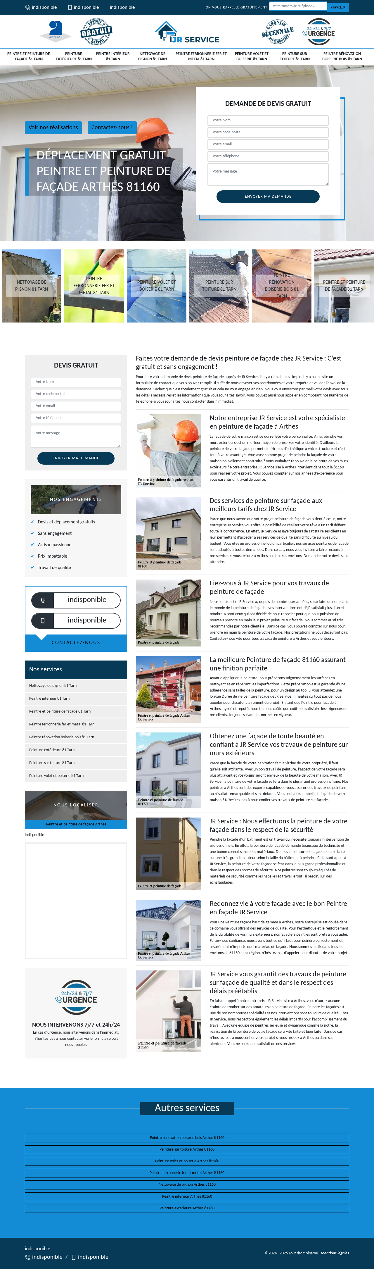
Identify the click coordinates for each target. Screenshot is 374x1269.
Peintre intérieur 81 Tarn (113, 56)
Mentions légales (335, 1253)
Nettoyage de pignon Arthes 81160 (187, 1184)
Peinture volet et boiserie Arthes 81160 (187, 1161)
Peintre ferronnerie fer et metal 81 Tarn (201, 56)
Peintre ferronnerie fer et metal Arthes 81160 (187, 1173)
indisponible (44, 7)
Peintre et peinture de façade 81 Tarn (28, 56)
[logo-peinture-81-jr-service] (187, 31)
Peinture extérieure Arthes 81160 (187, 1208)
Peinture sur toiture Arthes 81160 (187, 1149)
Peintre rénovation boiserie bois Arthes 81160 (187, 1138)
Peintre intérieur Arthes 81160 (187, 1196)
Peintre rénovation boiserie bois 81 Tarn (342, 56)
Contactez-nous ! (112, 128)
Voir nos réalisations (53, 128)
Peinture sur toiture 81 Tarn (295, 56)
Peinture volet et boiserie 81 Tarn (252, 56)
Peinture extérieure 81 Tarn (74, 56)
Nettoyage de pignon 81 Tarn (152, 56)
